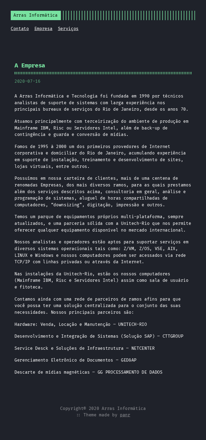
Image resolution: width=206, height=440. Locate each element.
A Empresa (29, 65)
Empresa (43, 28)
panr (125, 414)
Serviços (68, 28)
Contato (20, 28)
